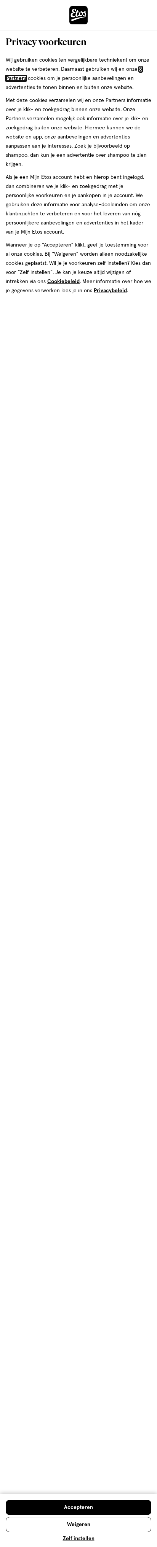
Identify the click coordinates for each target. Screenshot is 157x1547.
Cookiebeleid (63, 281)
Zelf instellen (79, 1538)
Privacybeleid (110, 290)
